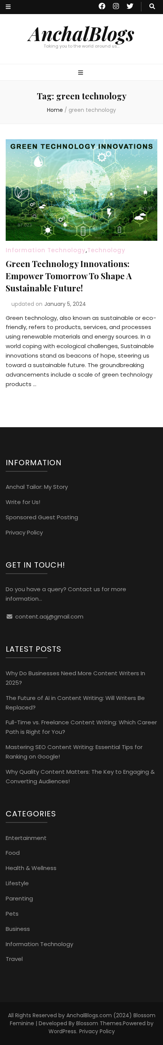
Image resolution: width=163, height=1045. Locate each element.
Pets (12, 914)
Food (13, 853)
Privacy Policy (24, 532)
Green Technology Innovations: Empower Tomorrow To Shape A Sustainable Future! (69, 276)
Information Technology (46, 250)
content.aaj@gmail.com (49, 616)
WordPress (62, 1031)
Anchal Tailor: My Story (37, 487)
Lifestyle (17, 883)
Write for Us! (23, 502)
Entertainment (26, 838)
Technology (106, 250)
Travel (14, 959)
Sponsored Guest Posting (42, 517)
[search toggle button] (152, 6)
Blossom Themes (99, 1023)
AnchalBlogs (81, 33)
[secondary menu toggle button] (8, 7)
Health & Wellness (31, 868)
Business (18, 929)
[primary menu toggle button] (81, 73)
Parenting (19, 898)
